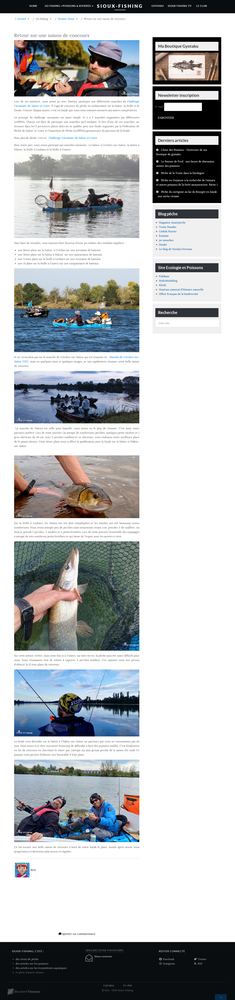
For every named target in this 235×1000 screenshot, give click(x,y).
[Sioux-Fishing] (23, 991)
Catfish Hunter (168, 231)
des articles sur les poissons (32, 963)
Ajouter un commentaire (78, 934)
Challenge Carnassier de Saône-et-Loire (73, 138)
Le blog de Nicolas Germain (175, 249)
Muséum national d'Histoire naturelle (181, 289)
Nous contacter (103, 956)
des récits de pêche (27, 959)
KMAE (162, 285)
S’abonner (166, 118)
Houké (163, 244)
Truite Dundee (167, 227)
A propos (108, 985)
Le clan (127, 985)
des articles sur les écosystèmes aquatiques (41, 968)
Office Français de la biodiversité (178, 294)
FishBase (164, 276)
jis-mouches (166, 240)
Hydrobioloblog (168, 280)
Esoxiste (164, 235)
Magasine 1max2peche (172, 222)
